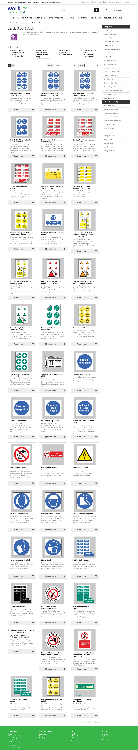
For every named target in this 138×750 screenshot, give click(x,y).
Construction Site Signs (112, 49)
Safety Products (56, 18)
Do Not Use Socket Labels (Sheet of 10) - (83, 141)
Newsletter (106, 740)
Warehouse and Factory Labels (88, 55)
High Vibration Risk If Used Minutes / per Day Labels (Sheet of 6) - (84, 234)
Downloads (11, 742)
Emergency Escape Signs (112, 68)
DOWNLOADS (96, 18)
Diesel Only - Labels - (18, 606)
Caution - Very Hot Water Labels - (51, 700)
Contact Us (82, 18)
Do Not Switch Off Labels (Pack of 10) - (51, 141)
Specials (73, 740)
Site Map (42, 738)
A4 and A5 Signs (109, 30)
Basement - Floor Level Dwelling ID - (82, 700)
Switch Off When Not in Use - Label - (53, 234)
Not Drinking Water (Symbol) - (18, 468)
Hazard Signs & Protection (113, 90)
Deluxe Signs (108, 57)
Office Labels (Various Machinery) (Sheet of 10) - (83, 187)
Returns (42, 736)
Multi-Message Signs (111, 109)
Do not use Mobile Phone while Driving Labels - (51, 607)
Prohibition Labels (65, 54)
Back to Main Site (24, 18)
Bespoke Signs (109, 38)
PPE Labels (63, 52)
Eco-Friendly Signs (110, 60)
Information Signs (110, 94)
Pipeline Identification (111, 117)
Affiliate (73, 738)
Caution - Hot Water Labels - (84, 328)
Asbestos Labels (17, 50)
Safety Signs (40, 18)
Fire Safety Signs (109, 79)
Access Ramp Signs (110, 34)
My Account (106, 734)
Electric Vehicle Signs (111, 64)
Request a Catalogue (113, 18)
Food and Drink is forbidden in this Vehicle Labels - (52, 654)
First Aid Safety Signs (111, 83)
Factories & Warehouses (112, 72)
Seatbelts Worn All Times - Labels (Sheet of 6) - (52, 94)
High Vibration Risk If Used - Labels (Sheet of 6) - (21, 282)
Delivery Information (15, 736)
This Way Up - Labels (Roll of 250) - (52, 375)
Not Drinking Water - (49, 467)
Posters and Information (112, 121)
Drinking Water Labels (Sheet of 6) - (50, 329)
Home (11, 18)
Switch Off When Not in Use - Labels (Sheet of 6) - (21, 141)
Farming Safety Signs (111, 75)
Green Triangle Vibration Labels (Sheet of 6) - (20, 329)
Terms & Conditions (14, 740)
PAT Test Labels (64, 50)
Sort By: (50, 65)
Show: (81, 65)
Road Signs (107, 132)
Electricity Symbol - (81, 467)
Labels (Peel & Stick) (36, 23)
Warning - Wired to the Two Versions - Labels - (52, 187)
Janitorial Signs (109, 98)
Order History (107, 736)
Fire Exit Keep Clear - (81, 374)
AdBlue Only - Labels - (81, 560)
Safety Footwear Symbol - (83, 513)
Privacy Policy (12, 738)
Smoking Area (108, 143)
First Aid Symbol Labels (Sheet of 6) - (19, 375)
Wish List (105, 738)
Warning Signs (108, 147)
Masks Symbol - (47, 560)
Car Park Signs (109, 45)
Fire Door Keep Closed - (50, 421)
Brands (73, 734)
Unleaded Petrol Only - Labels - (19, 700)
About (10, 734)
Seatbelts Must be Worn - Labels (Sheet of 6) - (83, 94)
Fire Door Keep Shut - (18, 421)
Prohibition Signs (109, 124)
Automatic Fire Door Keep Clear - (83, 422)
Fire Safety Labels (18, 56)
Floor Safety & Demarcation (113, 87)
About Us (70, 18)
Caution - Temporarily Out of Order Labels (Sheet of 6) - (22, 234)
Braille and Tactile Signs (112, 42)
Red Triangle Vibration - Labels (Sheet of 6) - (51, 282)
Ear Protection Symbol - (19, 513)
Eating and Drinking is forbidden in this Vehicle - (20, 636)
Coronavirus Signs (110, 53)
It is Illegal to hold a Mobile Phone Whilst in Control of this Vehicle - (84, 654)
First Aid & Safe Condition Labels (41, 51)
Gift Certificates (76, 736)
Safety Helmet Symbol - (51, 513)
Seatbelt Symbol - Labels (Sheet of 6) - (20, 94)
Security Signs (108, 139)
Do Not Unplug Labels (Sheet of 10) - (21, 187)
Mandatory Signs (109, 106)
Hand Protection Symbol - (20, 560)
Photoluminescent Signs (112, 113)
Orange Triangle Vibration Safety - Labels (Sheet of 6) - (84, 282)
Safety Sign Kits (109, 136)
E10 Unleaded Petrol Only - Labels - (83, 607)
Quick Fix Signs (109, 128)
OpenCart (18, 746)
